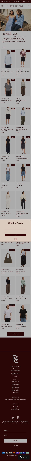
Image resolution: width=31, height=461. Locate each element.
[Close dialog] (30, 220)
